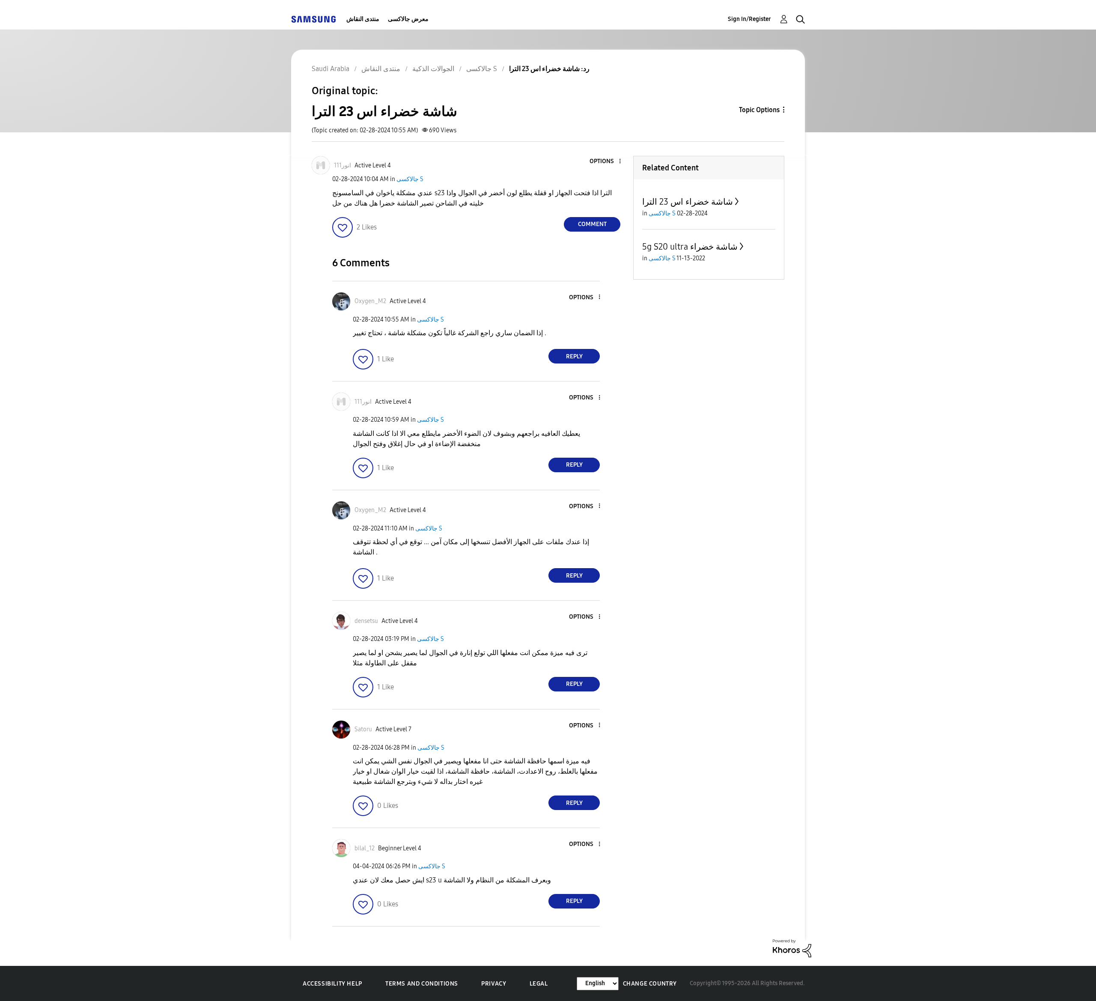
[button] (606, 162)
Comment (592, 224)
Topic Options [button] (759, 110)
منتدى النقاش (362, 19)
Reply (574, 356)
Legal (539, 983)
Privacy (493, 983)
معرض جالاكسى (408, 19)
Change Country (650, 983)
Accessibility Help (332, 983)
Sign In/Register (749, 19)
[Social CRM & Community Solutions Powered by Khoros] (792, 948)
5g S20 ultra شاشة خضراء (690, 246)
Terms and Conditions (421, 983)
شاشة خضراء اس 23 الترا (687, 202)
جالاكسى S (409, 179)
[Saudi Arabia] (313, 19)
